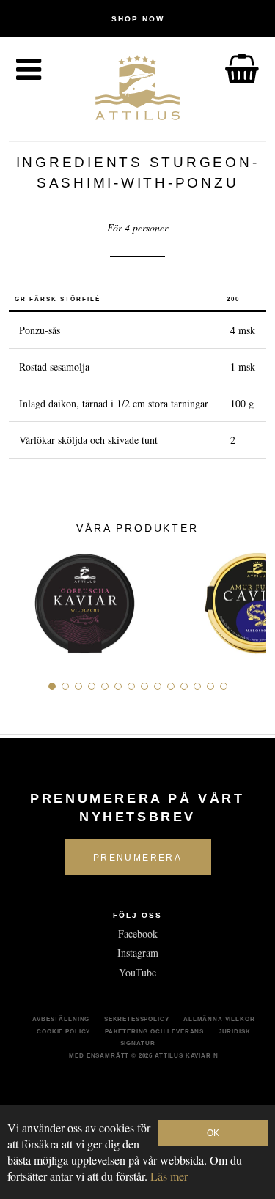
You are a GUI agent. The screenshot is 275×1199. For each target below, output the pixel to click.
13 (210, 686)
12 (197, 686)
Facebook (138, 933)
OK (213, 1133)
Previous (25, 598)
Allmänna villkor (218, 1018)
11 (184, 686)
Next (249, 598)
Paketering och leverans (154, 1031)
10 (171, 686)
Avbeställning (60, 1018)
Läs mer (169, 1176)
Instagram (137, 952)
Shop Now (137, 19)
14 (223, 686)
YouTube (137, 972)
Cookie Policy (63, 1031)
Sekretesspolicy (136, 1018)
